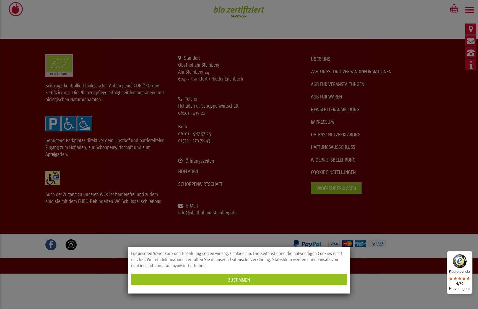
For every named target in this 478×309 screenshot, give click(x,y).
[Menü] (469, 254)
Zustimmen (239, 279)
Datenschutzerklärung (250, 259)
